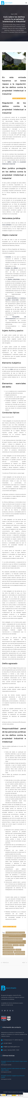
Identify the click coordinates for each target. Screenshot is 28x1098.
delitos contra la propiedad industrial (15, 932)
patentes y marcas (8, 952)
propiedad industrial (19, 952)
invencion (15, 945)
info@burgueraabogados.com (11, 1046)
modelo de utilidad (8, 947)
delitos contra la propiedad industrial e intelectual (12, 935)
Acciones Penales (8, 24)
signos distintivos (20, 954)
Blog (14, 24)
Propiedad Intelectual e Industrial (17, 32)
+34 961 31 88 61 (7, 1043)
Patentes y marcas (15, 30)
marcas (22, 945)
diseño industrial (7, 945)
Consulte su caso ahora (19, 98)
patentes (18, 949)
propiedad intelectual (8, 954)
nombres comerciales (8, 949)
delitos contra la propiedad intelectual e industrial (13, 942)
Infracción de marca (12, 28)
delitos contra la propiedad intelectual (12, 939)
